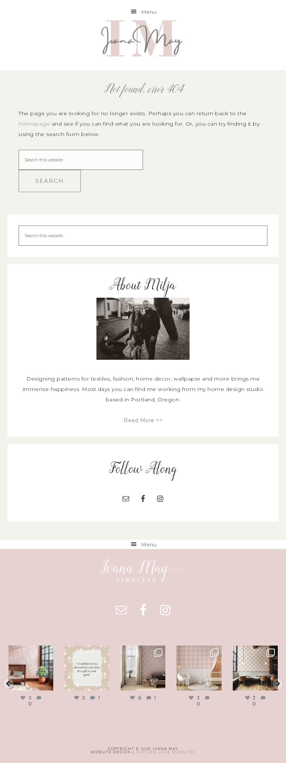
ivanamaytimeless (32, 654)
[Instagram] (47, 684)
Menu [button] (148, 12)
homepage (34, 123)
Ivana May (142, 39)
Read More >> (143, 420)
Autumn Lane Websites (166, 752)
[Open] (31, 668)
